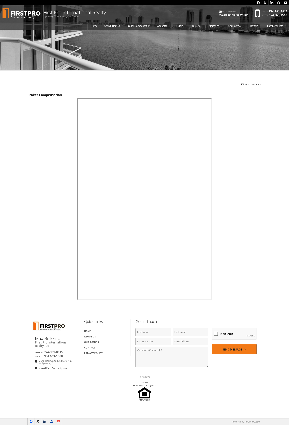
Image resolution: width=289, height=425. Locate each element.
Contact (89, 347)
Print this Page (253, 84)
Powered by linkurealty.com (246, 421)
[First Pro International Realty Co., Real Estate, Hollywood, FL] (144, 410)
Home (94, 25)
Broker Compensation (138, 25)
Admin (144, 382)
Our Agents (91, 342)
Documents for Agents (144, 385)
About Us (90, 336)
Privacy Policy (93, 353)
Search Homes (112, 25)
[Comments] (171, 366)
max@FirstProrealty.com (53, 368)
